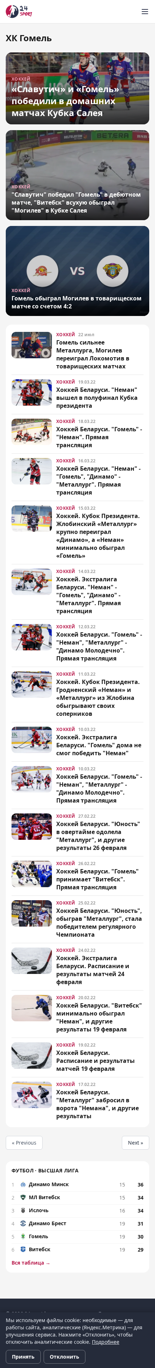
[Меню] (145, 11)
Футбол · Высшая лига (45, 1170)
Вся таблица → (31, 1262)
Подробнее (105, 1341)
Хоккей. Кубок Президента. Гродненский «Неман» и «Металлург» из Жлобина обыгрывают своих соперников (98, 698)
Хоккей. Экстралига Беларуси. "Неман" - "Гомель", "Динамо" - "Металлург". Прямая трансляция (88, 595)
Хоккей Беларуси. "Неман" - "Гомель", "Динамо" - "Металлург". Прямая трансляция (98, 480)
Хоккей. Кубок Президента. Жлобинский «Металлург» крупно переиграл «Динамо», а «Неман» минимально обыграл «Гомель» (98, 536)
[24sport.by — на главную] (19, 12)
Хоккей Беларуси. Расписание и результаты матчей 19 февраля (95, 1061)
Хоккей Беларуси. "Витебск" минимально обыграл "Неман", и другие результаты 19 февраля (99, 1017)
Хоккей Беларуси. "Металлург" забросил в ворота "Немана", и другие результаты (97, 1104)
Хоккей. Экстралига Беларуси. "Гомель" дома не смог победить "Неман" (98, 745)
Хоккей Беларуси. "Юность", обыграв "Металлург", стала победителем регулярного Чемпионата (99, 923)
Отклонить (64, 1356)
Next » (135, 1142)
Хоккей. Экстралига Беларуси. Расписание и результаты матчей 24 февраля (92, 970)
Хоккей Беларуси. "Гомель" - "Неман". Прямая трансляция (99, 437)
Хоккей (65, 335)
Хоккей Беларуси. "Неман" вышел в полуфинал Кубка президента (97, 398)
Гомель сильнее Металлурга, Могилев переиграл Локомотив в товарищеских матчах (92, 354)
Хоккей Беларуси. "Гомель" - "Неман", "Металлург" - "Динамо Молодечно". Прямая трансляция (99, 646)
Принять (23, 1356)
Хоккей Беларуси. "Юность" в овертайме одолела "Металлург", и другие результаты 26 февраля (98, 836)
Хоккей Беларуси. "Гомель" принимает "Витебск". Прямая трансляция (97, 879)
